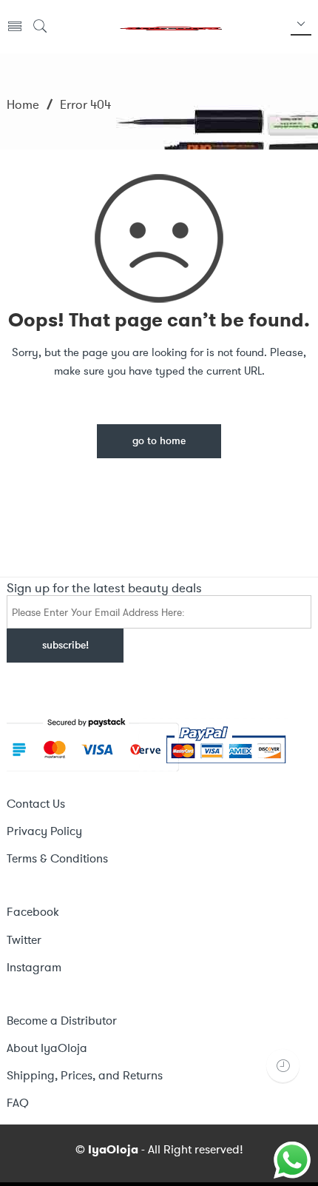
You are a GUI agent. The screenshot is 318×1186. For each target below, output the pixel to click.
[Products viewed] (283, 1065)
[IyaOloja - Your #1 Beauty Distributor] (170, 26)
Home (23, 104)
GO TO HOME (159, 441)
